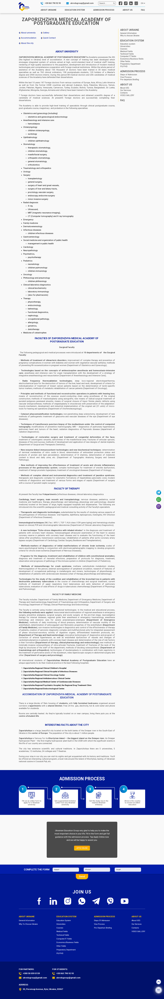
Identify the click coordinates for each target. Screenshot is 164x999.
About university (28, 32)
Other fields (125, 61)
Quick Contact (49, 38)
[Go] (114, 3)
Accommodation (28, 38)
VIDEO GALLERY (127, 95)
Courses (123, 49)
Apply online (158, 990)
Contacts (124, 93)
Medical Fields (126, 51)
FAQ (143, 10)
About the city (27, 43)
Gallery (46, 32)
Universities (125, 46)
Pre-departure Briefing (129, 79)
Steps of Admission (128, 74)
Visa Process (126, 77)
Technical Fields (127, 54)
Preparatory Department (130, 64)
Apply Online (82, 848)
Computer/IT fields (128, 56)
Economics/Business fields (131, 59)
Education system (127, 44)
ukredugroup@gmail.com (81, 3)
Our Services (125, 90)
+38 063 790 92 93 (53, 3)
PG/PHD (124, 66)
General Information (128, 33)
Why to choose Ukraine (129, 35)
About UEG (124, 88)
